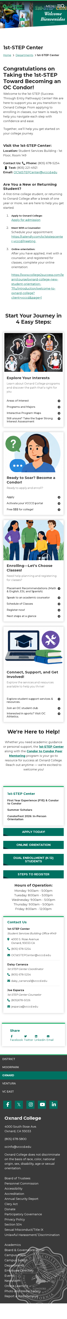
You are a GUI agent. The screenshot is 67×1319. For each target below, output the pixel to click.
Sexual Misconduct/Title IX (24, 1230)
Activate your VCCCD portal (25, 503)
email (50, 1039)
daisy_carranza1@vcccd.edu (29, 980)
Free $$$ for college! (20, 509)
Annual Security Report (21, 1199)
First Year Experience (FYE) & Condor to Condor (33, 802)
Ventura (9, 1083)
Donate (10, 1209)
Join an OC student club (22, 708)
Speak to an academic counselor (28, 597)
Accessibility (13, 1188)
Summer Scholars (19, 809)
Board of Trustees (17, 1178)
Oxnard (8, 1075)
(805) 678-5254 (21, 948)
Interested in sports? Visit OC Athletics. (26, 715)
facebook (16, 1039)
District (8, 1059)
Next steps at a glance (21, 616)
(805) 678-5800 (16, 1139)
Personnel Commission (22, 1183)
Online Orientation (33, 845)
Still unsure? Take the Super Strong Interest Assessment (30, 420)
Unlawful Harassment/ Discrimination (32, 1235)
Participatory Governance (23, 1214)
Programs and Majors (21, 406)
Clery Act (11, 1204)
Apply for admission (25, 220)
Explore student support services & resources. (30, 700)
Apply (10, 497)
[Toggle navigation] (59, 6)
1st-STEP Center (21, 794)
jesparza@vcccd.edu (24, 1006)
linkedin (40, 1039)
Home (7, 55)
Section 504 (13, 1224)
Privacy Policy (15, 1219)
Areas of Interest (18, 400)
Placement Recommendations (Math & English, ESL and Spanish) (31, 590)
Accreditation (14, 1194)
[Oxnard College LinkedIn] (53, 1105)
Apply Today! (33, 832)
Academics (13, 1245)
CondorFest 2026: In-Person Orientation (26, 818)
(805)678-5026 (20, 1000)
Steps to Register (33, 874)
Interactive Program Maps (24, 413)
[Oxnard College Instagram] (30, 1105)
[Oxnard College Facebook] (7, 1105)
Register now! (16, 609)
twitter (28, 1039)
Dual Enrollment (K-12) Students (33, 859)
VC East (8, 1091)
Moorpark (10, 1067)
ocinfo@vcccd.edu (18, 1147)
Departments (24, 55)
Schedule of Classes (20, 603)
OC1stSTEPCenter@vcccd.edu (31, 955)
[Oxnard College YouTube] (42, 1105)
